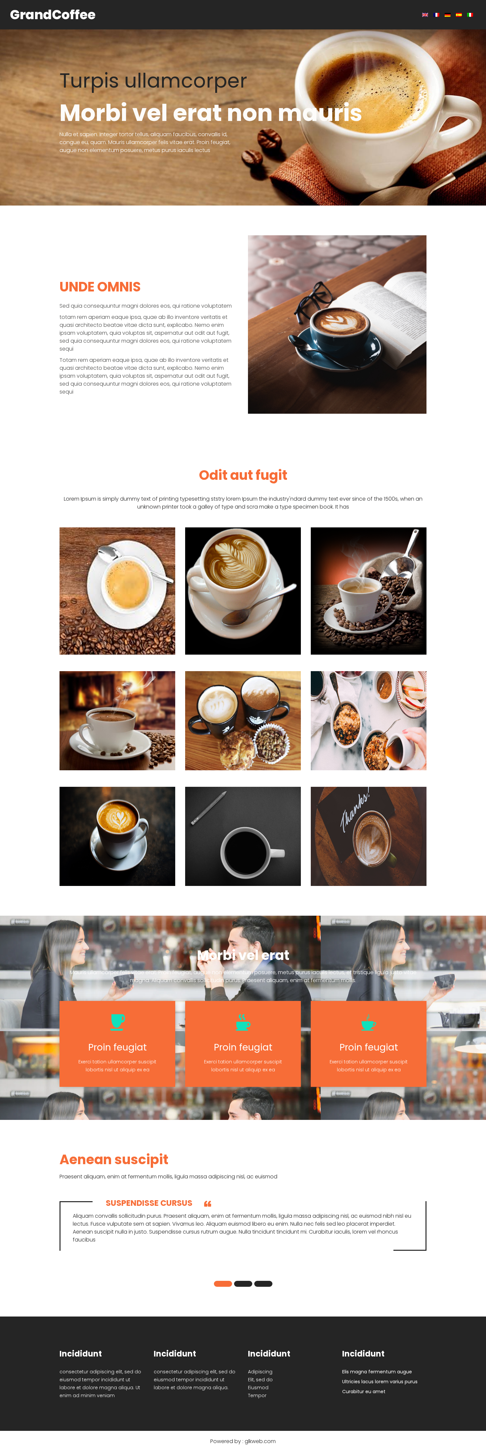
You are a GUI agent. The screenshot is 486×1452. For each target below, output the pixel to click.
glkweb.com (260, 1441)
